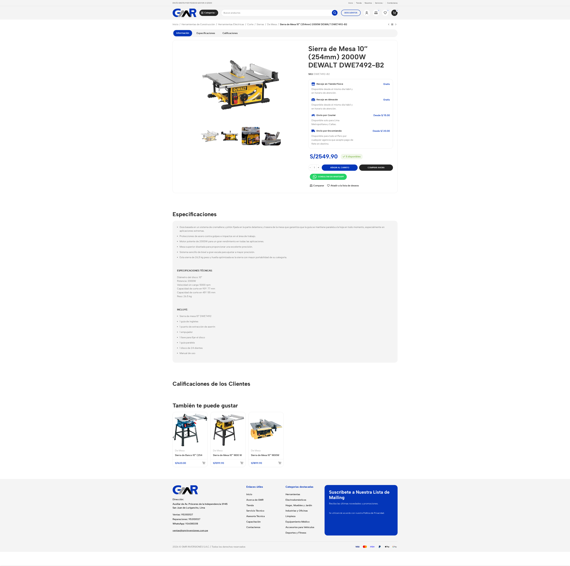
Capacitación (253, 521)
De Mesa (272, 24)
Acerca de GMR (254, 499)
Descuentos (350, 13)
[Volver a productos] (392, 24)
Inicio (175, 24)
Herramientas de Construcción (198, 24)
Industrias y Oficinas (297, 510)
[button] (204, 136)
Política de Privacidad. (373, 513)
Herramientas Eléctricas (231, 24)
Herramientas (293, 494)
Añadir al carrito (339, 167)
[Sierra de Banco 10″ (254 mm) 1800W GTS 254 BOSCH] (190, 429)
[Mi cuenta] (366, 13)
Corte (250, 24)
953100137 (187, 514)
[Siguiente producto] (396, 24)
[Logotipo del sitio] (184, 12)
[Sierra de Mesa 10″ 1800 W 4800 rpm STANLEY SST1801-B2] (228, 429)
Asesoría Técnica (255, 516)
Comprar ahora (376, 167)
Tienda (250, 505)
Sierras (260, 24)
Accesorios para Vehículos (300, 527)
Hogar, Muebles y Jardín (299, 505)
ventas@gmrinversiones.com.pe (190, 530)
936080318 (191, 523)
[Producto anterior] (388, 24)
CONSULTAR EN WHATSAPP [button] (331, 177)
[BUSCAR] (335, 13)
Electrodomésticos (296, 499)
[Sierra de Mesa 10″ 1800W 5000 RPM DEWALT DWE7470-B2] (266, 429)
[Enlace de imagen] (185, 489)
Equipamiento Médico (298, 521)
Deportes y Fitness (296, 532)
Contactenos (253, 527)
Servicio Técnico (255, 510)
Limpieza (290, 516)
